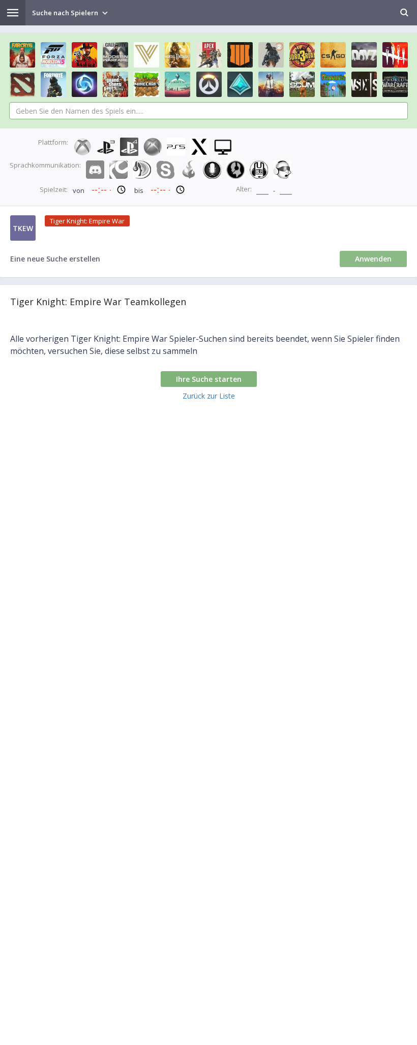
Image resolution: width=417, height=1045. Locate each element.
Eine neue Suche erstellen (55, 259)
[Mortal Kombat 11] (177, 55)
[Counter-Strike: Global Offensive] (333, 55)
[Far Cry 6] (22, 55)
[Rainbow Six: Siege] (364, 84)
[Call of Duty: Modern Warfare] (115, 55)
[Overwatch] (209, 84)
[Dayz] (364, 55)
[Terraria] (333, 84)
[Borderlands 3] (302, 55)
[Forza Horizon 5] (53, 55)
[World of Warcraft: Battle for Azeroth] (395, 84)
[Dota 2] (22, 84)
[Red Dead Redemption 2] (84, 55)
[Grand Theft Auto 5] (115, 84)
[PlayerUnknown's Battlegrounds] (271, 84)
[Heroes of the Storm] (84, 84)
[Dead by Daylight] (395, 55)
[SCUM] (302, 84)
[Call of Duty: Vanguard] (146, 55)
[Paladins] (240, 84)
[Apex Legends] (209, 55)
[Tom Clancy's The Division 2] (271, 55)
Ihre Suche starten (209, 379)
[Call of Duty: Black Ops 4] (240, 55)
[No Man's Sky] (177, 84)
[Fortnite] (53, 84)
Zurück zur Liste (209, 396)
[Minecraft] (146, 84)
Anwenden (373, 259)
